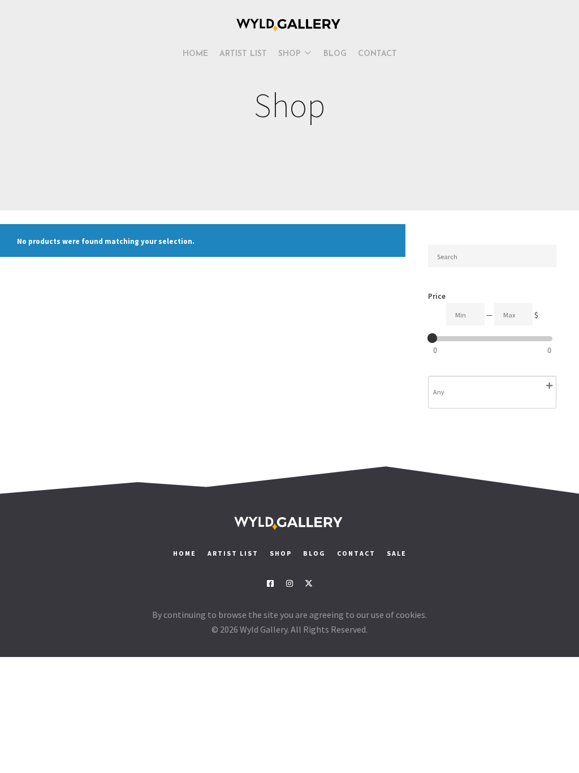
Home (184, 553)
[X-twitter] (309, 583)
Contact (357, 553)
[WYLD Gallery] (289, 25)
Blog (314, 553)
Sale (397, 553)
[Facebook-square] (270, 583)
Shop (281, 553)
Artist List (233, 553)
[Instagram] (289, 583)
